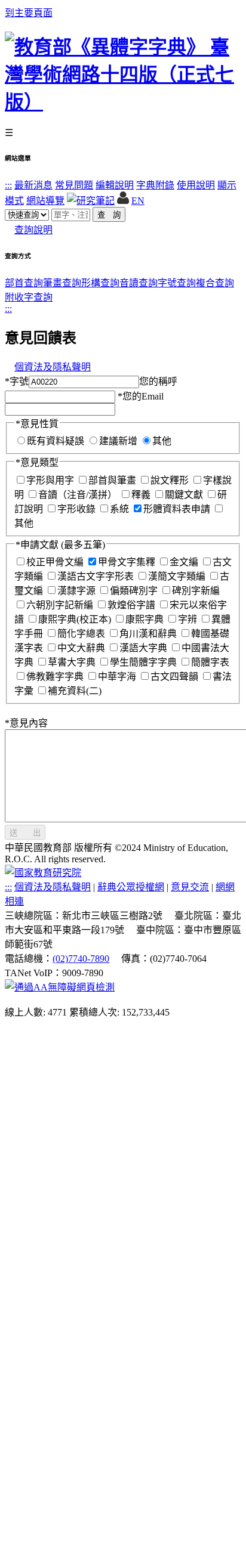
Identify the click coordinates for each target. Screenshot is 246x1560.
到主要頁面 (29, 13)
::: (8, 185)
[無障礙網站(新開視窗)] (60, 987)
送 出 (25, 832)
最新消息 (33, 185)
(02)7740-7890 (81, 959)
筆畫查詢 (62, 283)
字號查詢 (177, 283)
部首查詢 (24, 283)
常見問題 (74, 185)
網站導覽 (45, 201)
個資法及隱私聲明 (52, 367)
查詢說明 (33, 230)
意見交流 (190, 887)
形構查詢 (100, 283)
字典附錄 (155, 185)
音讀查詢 (138, 283)
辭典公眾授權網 (130, 887)
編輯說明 (115, 185)
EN (137, 201)
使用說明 (196, 185)
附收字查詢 (29, 297)
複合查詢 (215, 283)
